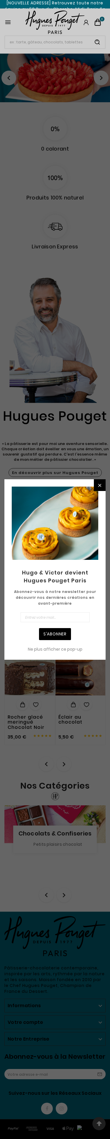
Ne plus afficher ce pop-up (55, 649)
